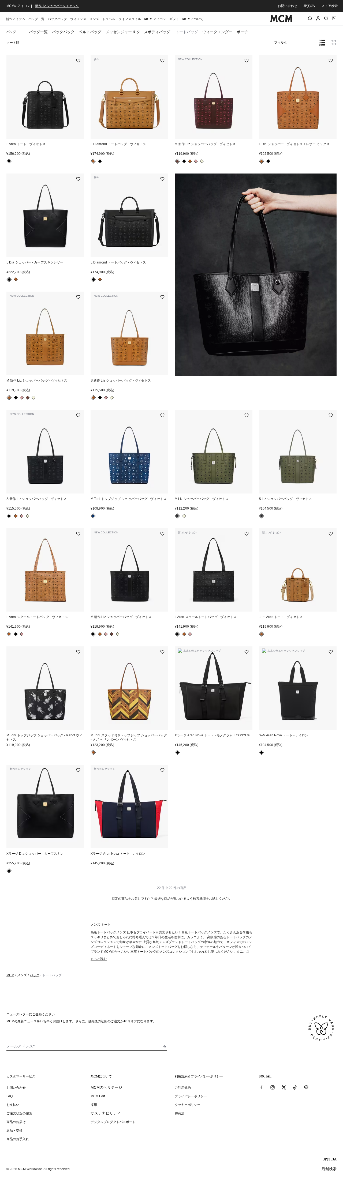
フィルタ (280, 42)
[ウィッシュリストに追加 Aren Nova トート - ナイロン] (331, 652)
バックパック (57, 19)
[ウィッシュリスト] (326, 18)
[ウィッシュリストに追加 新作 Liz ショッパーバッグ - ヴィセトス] (246, 61)
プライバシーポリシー (191, 1096)
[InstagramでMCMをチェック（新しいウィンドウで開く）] (272, 1087)
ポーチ (242, 32)
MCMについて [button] (192, 19)
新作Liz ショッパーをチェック (57, 6)
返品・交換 (14, 1130)
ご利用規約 (183, 1088)
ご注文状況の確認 (19, 1113)
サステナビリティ (106, 1113)
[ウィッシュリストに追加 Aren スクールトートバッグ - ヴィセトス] (78, 534)
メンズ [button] (94, 19)
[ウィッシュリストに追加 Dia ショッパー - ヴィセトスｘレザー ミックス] (331, 61)
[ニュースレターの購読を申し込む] (164, 1046)
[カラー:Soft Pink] (196, 161)
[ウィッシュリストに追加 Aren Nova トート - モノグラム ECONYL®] (246, 652)
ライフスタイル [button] (129, 19)
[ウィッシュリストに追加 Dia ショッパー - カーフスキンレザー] (78, 179)
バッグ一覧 (38, 32)
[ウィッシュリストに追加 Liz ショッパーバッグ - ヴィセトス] (246, 416)
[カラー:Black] (9, 161)
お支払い (12, 1105)
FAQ (9, 1096)
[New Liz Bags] (256, 275)
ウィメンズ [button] (78, 19)
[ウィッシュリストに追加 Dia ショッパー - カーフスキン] (78, 771)
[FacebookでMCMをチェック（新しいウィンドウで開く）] (261, 1087)
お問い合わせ (287, 6)
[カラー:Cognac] (93, 161)
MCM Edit (98, 1096)
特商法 (179, 1113)
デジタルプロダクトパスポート (113, 1122)
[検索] (310, 18)
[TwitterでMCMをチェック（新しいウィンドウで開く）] (283, 1087)
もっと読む (99, 959)
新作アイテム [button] (15, 19)
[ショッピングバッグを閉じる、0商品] (334, 18)
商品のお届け (16, 1122)
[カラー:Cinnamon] (177, 161)
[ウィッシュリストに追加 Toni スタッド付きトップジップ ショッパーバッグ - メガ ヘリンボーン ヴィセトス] (162, 652)
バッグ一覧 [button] (36, 19)
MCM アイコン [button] (155, 19)
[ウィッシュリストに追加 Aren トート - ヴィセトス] (78, 61)
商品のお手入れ (17, 1139)
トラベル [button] (108, 19)
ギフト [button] (174, 19)
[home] (281, 21)
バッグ (111, 932)
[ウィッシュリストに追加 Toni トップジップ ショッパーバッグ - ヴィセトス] (162, 416)
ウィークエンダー (217, 32)
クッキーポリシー (187, 1105)
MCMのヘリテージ (106, 1087)
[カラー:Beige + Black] (201, 161)
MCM (10, 975)
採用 (94, 1105)
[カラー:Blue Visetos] (93, 516)
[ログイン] (318, 18)
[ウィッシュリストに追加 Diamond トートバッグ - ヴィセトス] (162, 61)
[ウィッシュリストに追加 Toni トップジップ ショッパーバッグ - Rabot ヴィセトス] (78, 652)
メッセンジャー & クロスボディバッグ (138, 32)
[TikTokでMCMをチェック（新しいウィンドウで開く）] (295, 1087)
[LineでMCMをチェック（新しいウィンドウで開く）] (306, 1087)
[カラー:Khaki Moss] (177, 516)
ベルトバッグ (90, 32)
